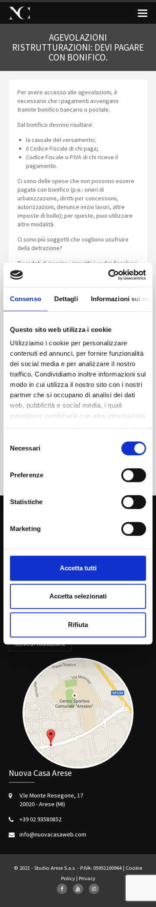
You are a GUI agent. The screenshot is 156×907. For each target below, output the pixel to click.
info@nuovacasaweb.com (53, 834)
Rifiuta (78, 624)
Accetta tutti (78, 568)
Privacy (87, 878)
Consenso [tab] (25, 298)
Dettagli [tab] (66, 298)
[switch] (133, 475)
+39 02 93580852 (41, 819)
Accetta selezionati (78, 596)
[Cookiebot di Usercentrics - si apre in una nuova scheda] (110, 274)
